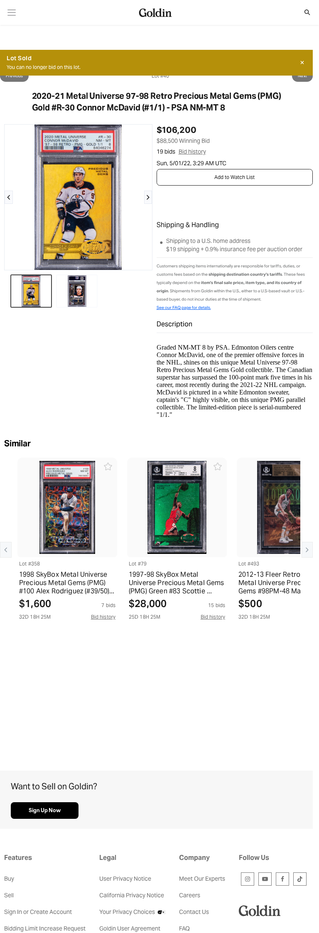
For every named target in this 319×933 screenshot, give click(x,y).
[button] (302, 12)
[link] (11, 13)
